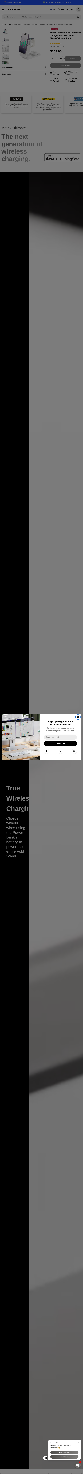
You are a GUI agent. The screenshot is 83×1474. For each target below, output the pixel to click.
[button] (77, 1465)
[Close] (78, 717)
